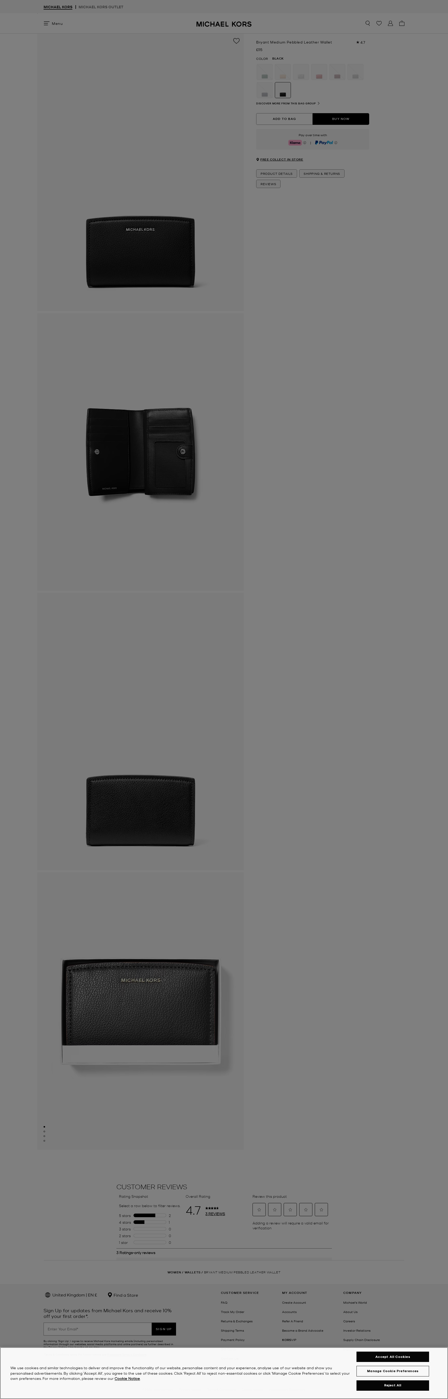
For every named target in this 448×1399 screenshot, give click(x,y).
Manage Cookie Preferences (392, 1371)
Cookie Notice (127, 1378)
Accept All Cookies (392, 1356)
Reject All (393, 1385)
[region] (224, 1373)
